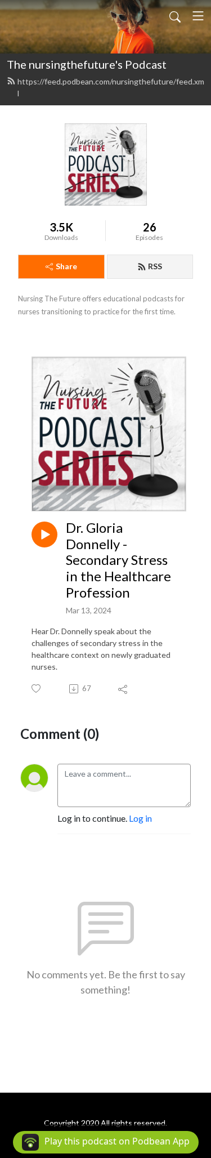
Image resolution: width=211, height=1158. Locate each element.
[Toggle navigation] (198, 15)
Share (66, 266)
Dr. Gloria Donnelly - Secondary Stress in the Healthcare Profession (118, 560)
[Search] (175, 16)
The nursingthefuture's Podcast (87, 64)
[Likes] (36, 688)
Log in (140, 818)
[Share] (123, 689)
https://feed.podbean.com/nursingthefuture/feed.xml (110, 87)
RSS (155, 266)
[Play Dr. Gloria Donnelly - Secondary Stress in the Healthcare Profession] (44, 534)
